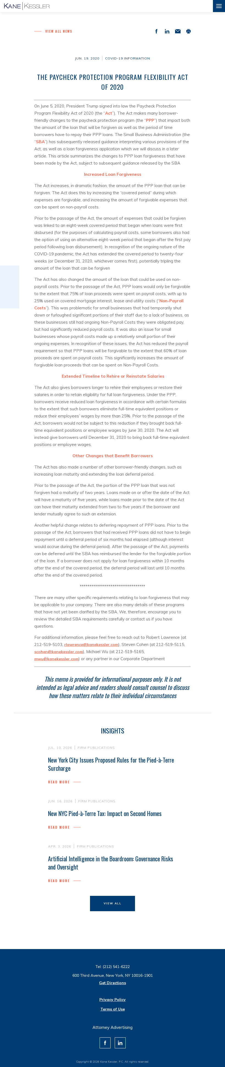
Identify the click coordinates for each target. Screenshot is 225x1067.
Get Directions (112, 982)
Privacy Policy (112, 999)
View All (113, 903)
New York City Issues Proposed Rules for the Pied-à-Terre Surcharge (111, 764)
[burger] (219, 6)
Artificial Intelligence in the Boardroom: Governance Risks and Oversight (110, 862)
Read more (59, 782)
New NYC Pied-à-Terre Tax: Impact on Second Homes (105, 813)
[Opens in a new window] (105, 1042)
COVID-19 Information (127, 58)
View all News (58, 31)
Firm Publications (96, 748)
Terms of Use (112, 1009)
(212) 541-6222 (116, 966)
